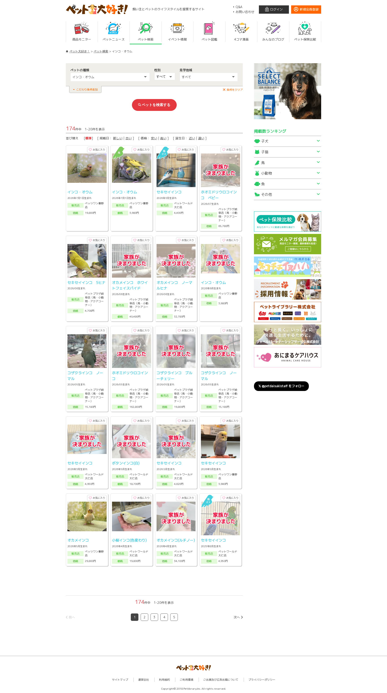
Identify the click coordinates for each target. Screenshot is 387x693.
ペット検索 (101, 51)
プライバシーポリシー (261, 680)
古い (128, 138)
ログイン (276, 9)
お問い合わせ (245, 12)
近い (192, 138)
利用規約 (164, 680)
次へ (237, 617)
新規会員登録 (309, 9)
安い (154, 138)
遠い (201, 138)
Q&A (239, 7)
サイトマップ (120, 680)
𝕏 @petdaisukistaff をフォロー (281, 386)
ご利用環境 (186, 680)
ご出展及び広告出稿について (220, 680)
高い (163, 138)
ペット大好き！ (79, 51)
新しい (118, 138)
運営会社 (143, 680)
